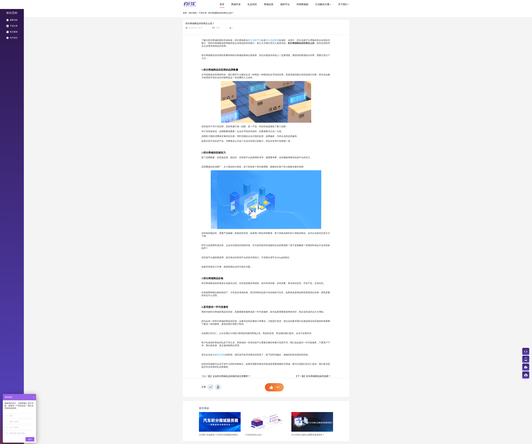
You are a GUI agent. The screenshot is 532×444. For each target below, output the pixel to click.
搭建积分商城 (219, 355)
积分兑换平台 (254, 40)
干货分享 (203, 13)
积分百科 (193, 13)
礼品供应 (252, 4)
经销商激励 (302, 4)
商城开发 (236, 4)
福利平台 (285, 4)
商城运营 (268, 4)
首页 (222, 4)
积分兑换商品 (272, 40)
